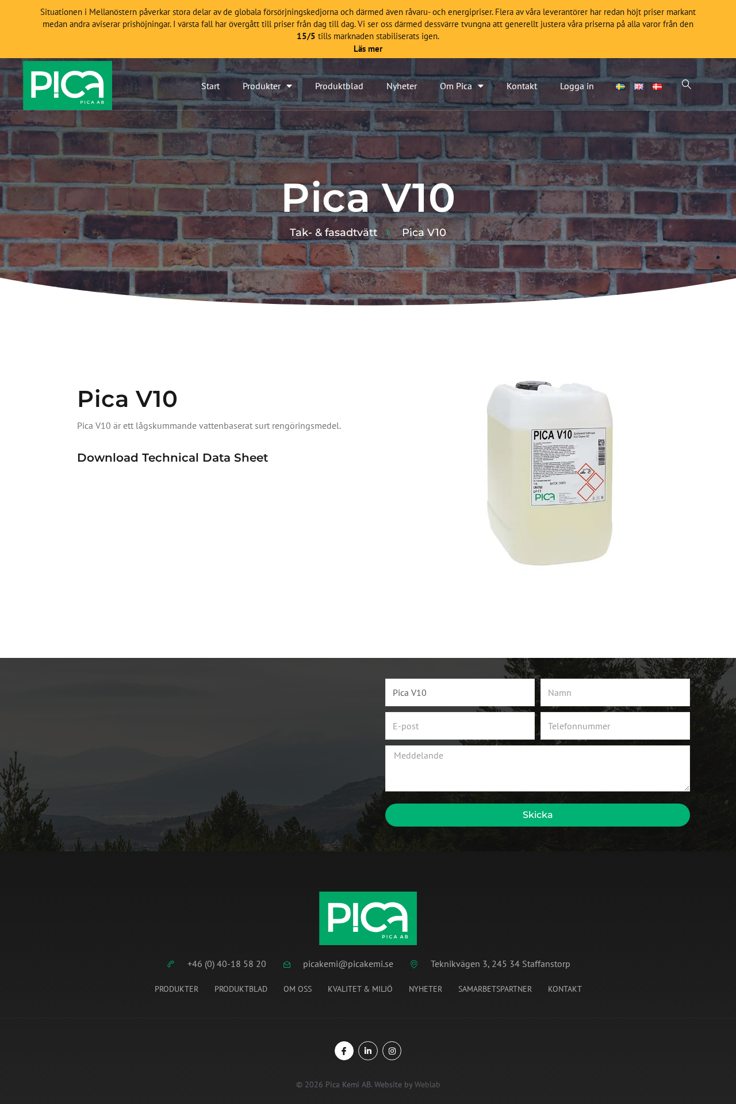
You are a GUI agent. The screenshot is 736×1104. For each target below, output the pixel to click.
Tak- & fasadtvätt (333, 232)
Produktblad (339, 86)
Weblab (427, 1084)
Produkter (262, 86)
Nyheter (401, 86)
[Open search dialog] (686, 85)
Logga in (577, 86)
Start (210, 86)
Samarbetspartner (495, 989)
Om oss (297, 989)
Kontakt (522, 86)
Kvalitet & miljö (360, 989)
